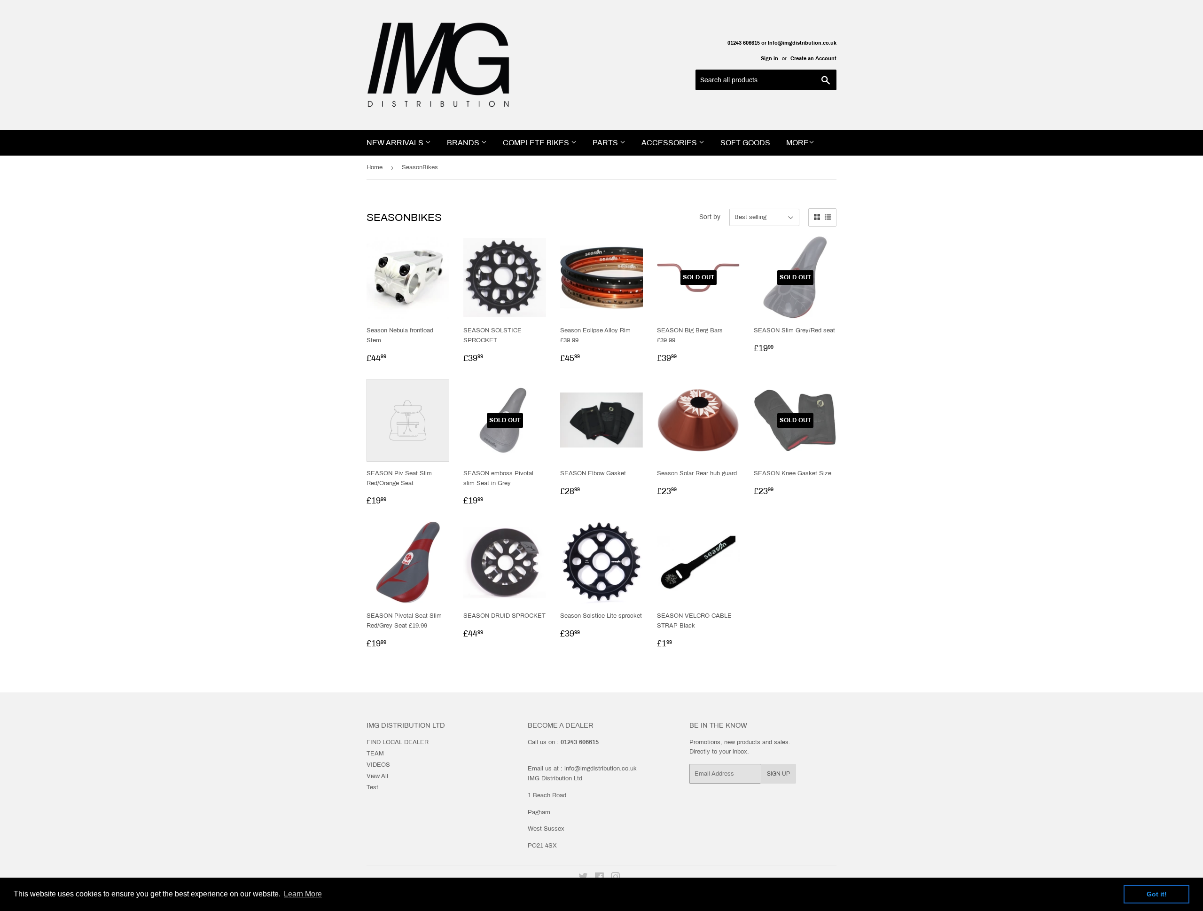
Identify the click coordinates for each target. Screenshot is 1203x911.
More (797, 143)
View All (377, 776)
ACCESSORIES (670, 143)
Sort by (709, 216)
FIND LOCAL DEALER (398, 742)
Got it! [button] (1157, 894)
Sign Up (778, 773)
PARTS (606, 143)
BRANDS (464, 143)
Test (372, 787)
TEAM (375, 753)
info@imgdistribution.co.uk (600, 768)
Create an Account (813, 58)
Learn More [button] (303, 894)
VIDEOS (378, 765)
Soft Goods (745, 143)
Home (375, 167)
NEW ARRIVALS (396, 143)
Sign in (769, 58)
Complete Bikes (537, 143)
